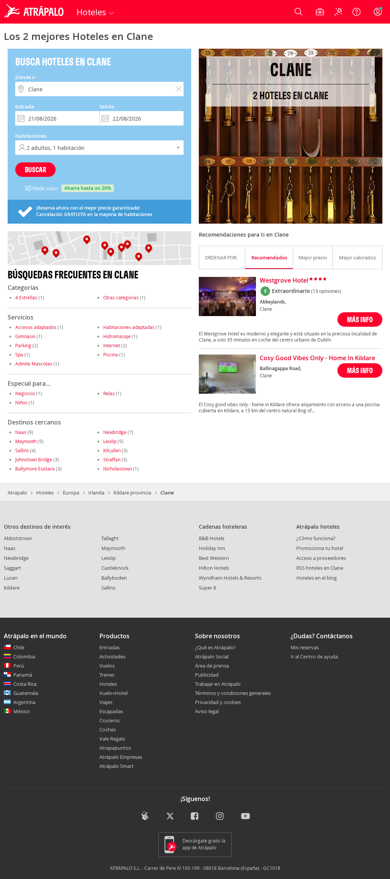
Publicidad (207, 674)
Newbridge (114, 432)
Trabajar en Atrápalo (218, 683)
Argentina (24, 702)
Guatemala (25, 693)
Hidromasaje (117, 336)
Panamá (22, 674)
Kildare (11, 587)
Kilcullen (112, 450)
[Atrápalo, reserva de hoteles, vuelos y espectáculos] (35, 12)
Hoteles (45, 492)
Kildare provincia (132, 492)
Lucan (11, 577)
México (21, 711)
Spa (19, 354)
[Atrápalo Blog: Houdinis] (145, 815)
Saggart (12, 567)
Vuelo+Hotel (113, 693)
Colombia (24, 656)
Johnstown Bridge (33, 459)
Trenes (106, 674)
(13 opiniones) (326, 291)
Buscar (35, 169)
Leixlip (110, 441)
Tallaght (110, 538)
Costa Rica (25, 683)
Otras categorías (121, 297)
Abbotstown (18, 538)
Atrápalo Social (212, 656)
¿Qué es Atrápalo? (215, 647)
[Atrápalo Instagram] (220, 816)
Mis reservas (305, 648)
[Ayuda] (356, 11)
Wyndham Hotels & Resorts (230, 577)
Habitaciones (30, 135)
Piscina (110, 354)
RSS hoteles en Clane (319, 567)
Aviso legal (207, 711)
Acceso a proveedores (321, 558)
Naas (20, 432)
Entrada (24, 106)
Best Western (214, 558)
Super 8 (207, 587)
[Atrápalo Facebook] (195, 816)
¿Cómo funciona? (316, 538)
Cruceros (109, 720)
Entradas (109, 647)
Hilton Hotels (214, 567)
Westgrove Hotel (284, 281)
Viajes (105, 702)
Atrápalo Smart (116, 766)
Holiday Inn (212, 548)
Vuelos (107, 665)
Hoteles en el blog (316, 577)
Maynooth (26, 441)
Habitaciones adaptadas (129, 327)
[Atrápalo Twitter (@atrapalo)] (170, 816)
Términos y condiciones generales (233, 693)
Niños (21, 402)
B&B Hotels (211, 538)
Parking (23, 345)
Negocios (25, 393)
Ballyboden (114, 577)
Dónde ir (25, 77)
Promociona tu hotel (319, 548)
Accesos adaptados (35, 327)
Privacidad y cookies (218, 702)
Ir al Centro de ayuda (314, 657)
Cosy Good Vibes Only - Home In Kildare (317, 358)
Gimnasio (25, 336)
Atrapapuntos (115, 747)
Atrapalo (17, 492)
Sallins (22, 450)
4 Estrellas (26, 297)
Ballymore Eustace (35, 469)
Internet (111, 345)
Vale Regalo (112, 738)
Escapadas (111, 711)
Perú (18, 665)
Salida (106, 106)
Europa (71, 492)
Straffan (111, 459)
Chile (18, 647)
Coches (107, 729)
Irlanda (96, 492)
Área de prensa (212, 665)
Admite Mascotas (33, 364)
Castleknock (115, 567)
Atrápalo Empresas (120, 756)
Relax (109, 393)
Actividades (112, 656)
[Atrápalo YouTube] (245, 816)
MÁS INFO (360, 319)
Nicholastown (117, 469)
